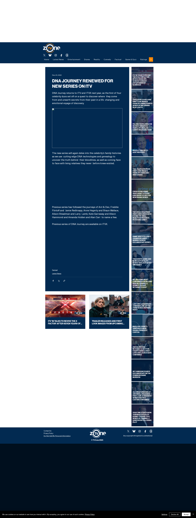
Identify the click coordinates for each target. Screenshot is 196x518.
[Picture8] (50, 55)
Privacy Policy (90, 514)
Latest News (56, 273)
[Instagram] (55, 55)
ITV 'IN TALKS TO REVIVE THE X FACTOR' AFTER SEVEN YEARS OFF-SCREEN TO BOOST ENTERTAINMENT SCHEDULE (65, 322)
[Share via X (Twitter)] (59, 281)
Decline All (175, 514)
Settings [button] (164, 514)
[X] (44, 55)
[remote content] (87, 185)
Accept (186, 514)
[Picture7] (61, 55)
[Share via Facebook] (53, 281)
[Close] (193, 514)
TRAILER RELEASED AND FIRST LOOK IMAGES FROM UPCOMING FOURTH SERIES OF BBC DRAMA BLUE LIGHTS (107, 322)
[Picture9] (67, 55)
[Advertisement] (41, 5)
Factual (55, 270)
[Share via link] (64, 281)
